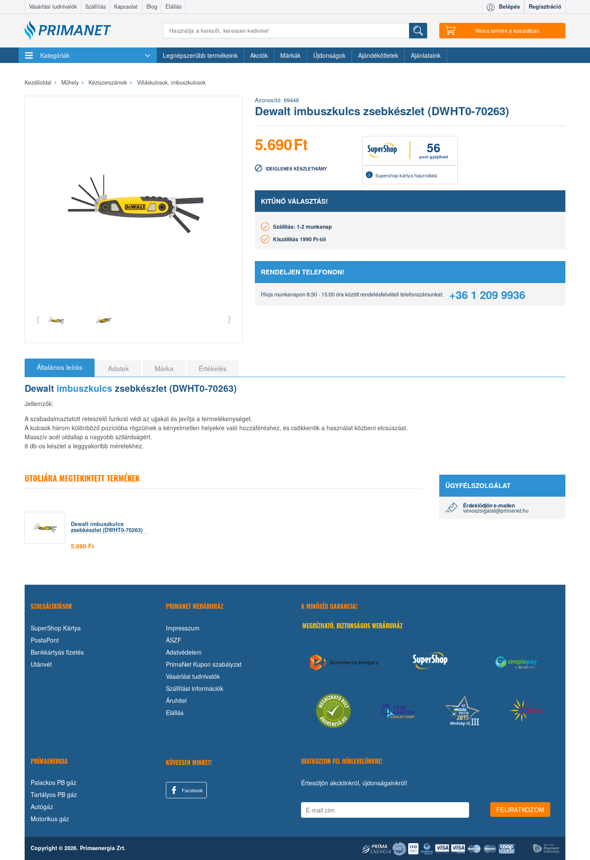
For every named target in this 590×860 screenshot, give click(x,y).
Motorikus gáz (50, 818)
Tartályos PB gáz (54, 794)
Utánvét (41, 664)
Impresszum (183, 628)
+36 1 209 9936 (487, 294)
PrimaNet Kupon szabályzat (203, 664)
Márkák (290, 55)
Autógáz (42, 806)
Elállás (173, 6)
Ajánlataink (426, 55)
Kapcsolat (126, 6)
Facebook (192, 790)
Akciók (259, 55)
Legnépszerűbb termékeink (200, 55)
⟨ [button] (38, 318)
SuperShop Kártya (56, 628)
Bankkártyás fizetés (57, 652)
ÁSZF (173, 640)
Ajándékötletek (378, 55)
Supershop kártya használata (406, 175)
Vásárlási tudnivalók (53, 6)
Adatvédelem (184, 652)
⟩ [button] (229, 318)
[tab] (60, 368)
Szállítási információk (194, 688)
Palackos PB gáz (53, 782)
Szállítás (95, 6)
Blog (151, 6)
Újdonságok (329, 55)
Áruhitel (176, 700)
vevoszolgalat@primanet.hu (496, 510)
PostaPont (45, 640)
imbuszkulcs (84, 387)
